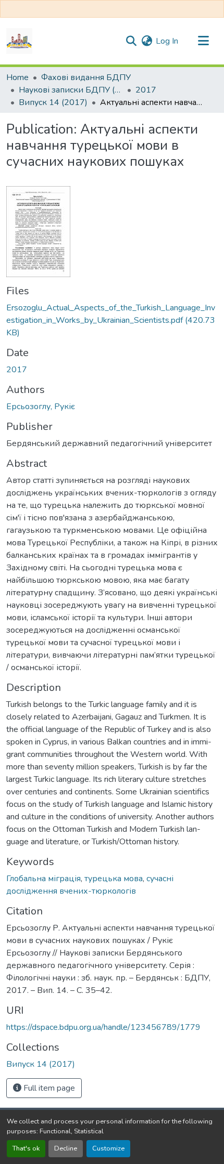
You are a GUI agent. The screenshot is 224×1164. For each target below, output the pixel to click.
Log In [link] (167, 41)
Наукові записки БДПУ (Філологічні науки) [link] (71, 90)
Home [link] (17, 77)
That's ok (26, 1148)
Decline (65, 1148)
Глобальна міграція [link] (43, 878)
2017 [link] (145, 90)
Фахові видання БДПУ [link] (86, 77)
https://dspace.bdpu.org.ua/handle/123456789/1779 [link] (103, 1027)
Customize (108, 1148)
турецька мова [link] (113, 878)
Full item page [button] (48, 1088)
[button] (19, 41)
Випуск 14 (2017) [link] (53, 102)
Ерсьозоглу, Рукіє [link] (40, 406)
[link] (112, 320)
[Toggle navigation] (203, 41)
